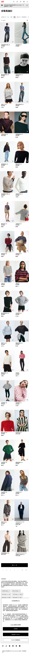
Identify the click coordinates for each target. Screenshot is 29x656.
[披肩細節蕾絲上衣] (7, 541)
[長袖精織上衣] (21, 33)
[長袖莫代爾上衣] (21, 62)
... (18, 570)
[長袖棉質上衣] (21, 301)
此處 (5, 6)
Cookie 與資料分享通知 (15, 624)
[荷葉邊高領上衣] (7, 122)
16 (22, 570)
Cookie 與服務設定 (15, 640)
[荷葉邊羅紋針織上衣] (7, 33)
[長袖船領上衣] (21, 212)
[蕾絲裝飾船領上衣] (7, 62)
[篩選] (27, 20)
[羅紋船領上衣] (21, 152)
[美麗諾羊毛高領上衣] (21, 541)
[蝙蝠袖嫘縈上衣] (21, 331)
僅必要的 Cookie (16, 634)
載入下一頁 (14, 565)
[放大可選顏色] (2, 48)
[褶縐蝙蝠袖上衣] (21, 122)
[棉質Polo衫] (7, 92)
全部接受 (16, 628)
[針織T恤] (7, 271)
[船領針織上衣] (21, 420)
